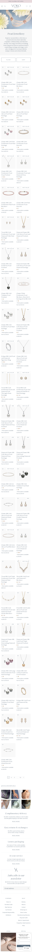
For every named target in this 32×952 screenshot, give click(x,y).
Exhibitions (8, 915)
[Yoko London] (16, 6)
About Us (8, 902)
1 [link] (8, 777)
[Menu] (2, 6)
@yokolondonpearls (8, 785)
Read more (16, 821)
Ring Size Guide (23, 917)
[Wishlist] (26, 6)
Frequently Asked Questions (23, 923)
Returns (24, 904)
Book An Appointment (23, 920)
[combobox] (16, 44)
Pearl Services (8, 907)
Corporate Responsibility (8, 912)
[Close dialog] (30, 933)
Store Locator (23, 912)
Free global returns (16, 1)
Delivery (24, 902)
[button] (30, 6)
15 (20, 777)
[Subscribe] (28, 888)
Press (23, 925)
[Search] (5, 6)
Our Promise (8, 909)
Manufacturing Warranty (24, 915)
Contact (24, 907)
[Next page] (23, 777)
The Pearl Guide (8, 904)
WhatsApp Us (23, 909)
